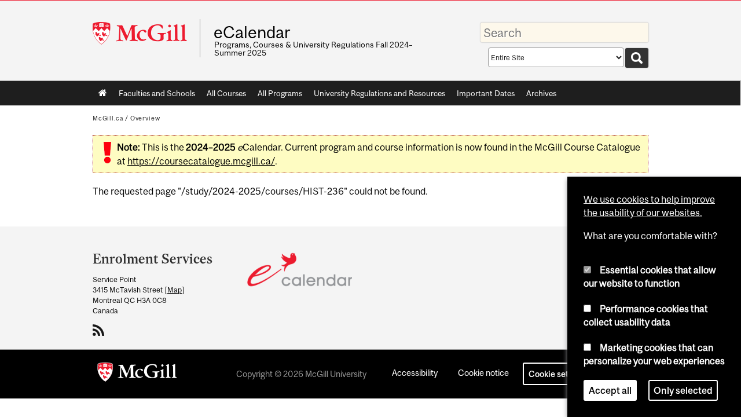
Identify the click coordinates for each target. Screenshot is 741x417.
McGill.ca (108, 118)
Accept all (610, 390)
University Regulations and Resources (379, 93)
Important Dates (486, 93)
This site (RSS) (100, 330)
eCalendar (252, 32)
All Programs (280, 93)
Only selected (683, 390)
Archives (541, 93)
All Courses (226, 93)
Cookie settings (558, 374)
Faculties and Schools (154, 96)
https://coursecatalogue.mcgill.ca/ (201, 161)
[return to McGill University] (137, 374)
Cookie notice (483, 373)
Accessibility (415, 373)
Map (174, 290)
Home (103, 93)
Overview (145, 118)
